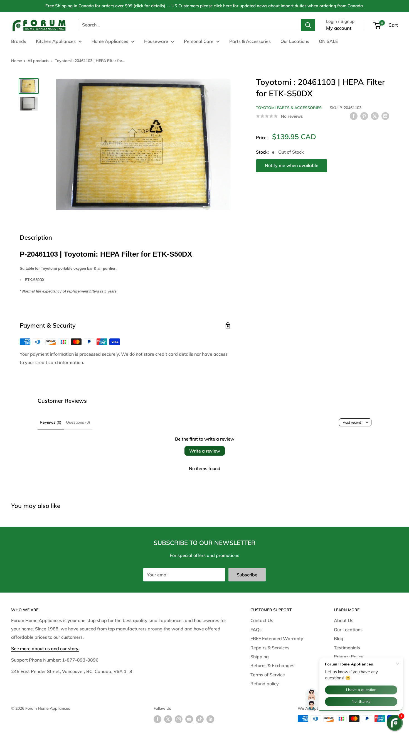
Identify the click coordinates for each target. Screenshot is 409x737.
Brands (18, 41)
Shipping (259, 656)
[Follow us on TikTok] (200, 719)
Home (16, 60)
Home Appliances (110, 41)
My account (338, 28)
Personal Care (198, 41)
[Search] (308, 25)
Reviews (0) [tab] (50, 422)
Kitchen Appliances (56, 41)
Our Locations (294, 41)
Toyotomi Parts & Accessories (289, 107)
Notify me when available (291, 165)
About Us (343, 620)
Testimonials (347, 647)
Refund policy (264, 683)
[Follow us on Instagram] (179, 719)
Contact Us (261, 620)
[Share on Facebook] (354, 116)
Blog (338, 638)
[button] (395, 723)
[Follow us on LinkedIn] (210, 719)
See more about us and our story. (45, 648)
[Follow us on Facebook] (157, 719)
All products (38, 60)
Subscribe (247, 575)
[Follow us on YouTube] (189, 719)
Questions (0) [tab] (78, 422)
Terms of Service (267, 674)
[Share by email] (385, 116)
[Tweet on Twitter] (375, 116)
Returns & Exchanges (272, 665)
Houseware (156, 41)
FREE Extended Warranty (276, 638)
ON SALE (328, 41)
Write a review (204, 451)
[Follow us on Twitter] (168, 719)
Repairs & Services (269, 647)
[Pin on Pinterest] (364, 116)
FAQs (256, 629)
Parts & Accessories (250, 41)
